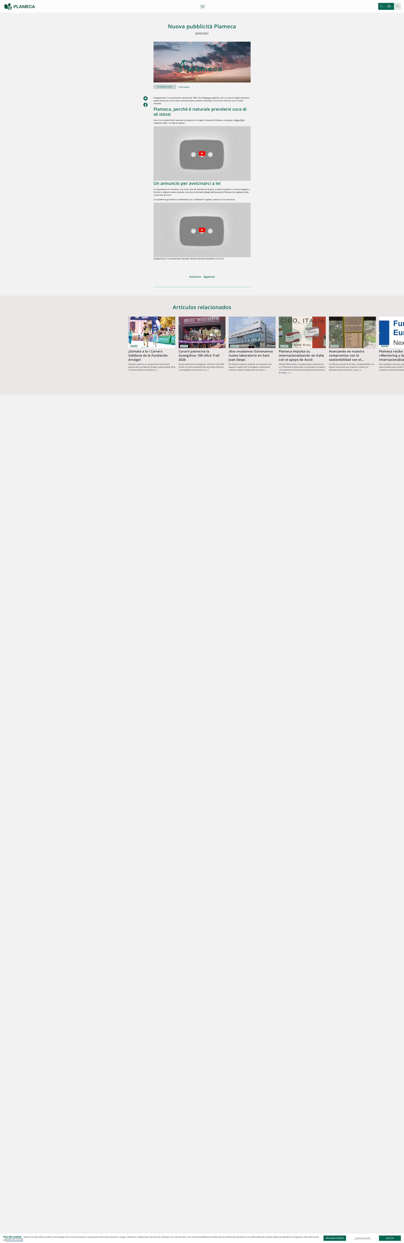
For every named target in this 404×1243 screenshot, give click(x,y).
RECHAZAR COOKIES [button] (335, 1238)
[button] (382, 6)
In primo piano (164, 87)
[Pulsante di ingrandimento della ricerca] (397, 6)
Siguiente (209, 276)
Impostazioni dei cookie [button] (362, 1238)
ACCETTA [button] (390, 1238)
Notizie (134, 346)
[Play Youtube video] (202, 153)
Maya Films (240, 120)
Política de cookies (14, 1240)
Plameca (207, 97)
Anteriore (195, 276)
